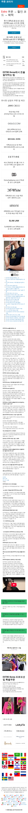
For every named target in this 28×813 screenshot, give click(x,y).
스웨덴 (16, 804)
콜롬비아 (5, 800)
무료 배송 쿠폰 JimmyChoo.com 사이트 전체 (14, 114)
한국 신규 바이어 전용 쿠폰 (12, 299)
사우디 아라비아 (7, 803)
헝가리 (10, 804)
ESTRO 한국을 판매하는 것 (12, 278)
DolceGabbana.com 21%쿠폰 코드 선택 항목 (14, 181)
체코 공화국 (13, 798)
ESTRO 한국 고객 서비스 (12, 293)
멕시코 (20, 798)
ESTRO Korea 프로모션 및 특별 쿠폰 (15, 321)
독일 (23, 795)
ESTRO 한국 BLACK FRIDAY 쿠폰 (14, 308)
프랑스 (21, 796)
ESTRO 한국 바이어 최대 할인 (13, 302)
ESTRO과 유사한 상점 (11, 307)
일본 (8, 801)
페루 (19, 800)
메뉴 (21, 6)
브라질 (24, 800)
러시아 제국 (23, 804)
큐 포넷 (14, 806)
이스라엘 (16, 803)
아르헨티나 (12, 800)
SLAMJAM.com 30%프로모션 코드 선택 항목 (14, 228)
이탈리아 (5, 798)
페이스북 (5, 478)
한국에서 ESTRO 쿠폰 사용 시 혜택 (14, 294)
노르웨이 (23, 803)
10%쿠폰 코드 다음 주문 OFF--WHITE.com (14, 197)
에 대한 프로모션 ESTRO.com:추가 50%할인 (14, 38)
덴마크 (4, 804)
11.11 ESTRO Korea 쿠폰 (12, 310)
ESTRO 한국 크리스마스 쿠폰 (13, 315)
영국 (12, 795)
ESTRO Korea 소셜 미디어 (12, 301)
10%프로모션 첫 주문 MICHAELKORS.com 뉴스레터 (14, 147)
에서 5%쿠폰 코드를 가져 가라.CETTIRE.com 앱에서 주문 (14, 164)
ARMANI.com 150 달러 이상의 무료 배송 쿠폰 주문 (14, 212)
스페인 (6, 795)
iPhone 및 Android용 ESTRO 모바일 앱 (15, 316)
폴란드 (17, 795)
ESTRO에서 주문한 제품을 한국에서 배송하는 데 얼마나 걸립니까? (15, 287)
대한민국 (14, 801)
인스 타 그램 (6, 480)
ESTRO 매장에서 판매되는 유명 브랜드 (15, 318)
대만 (20, 801)
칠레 (25, 798)
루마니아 (15, 796)
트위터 (4, 477)
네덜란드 (8, 796)
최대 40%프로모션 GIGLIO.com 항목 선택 (14, 130)
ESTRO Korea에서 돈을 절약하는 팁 (14, 319)
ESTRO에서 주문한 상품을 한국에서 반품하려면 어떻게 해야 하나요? (15, 297)
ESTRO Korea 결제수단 (11, 285)
